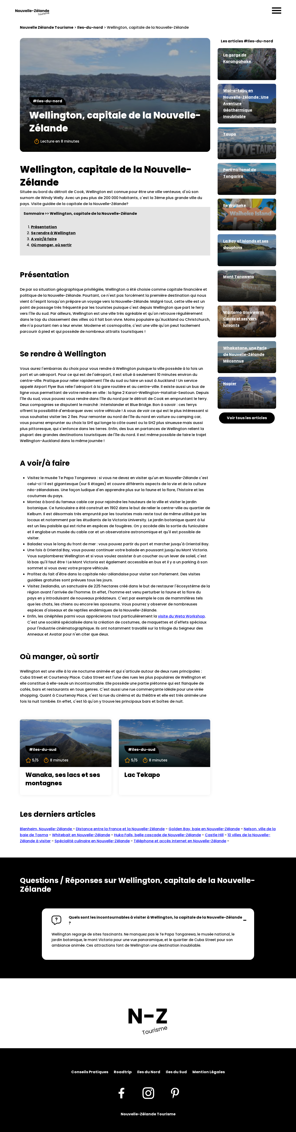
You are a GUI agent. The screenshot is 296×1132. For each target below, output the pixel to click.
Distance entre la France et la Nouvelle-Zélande (120, 829)
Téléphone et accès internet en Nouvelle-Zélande (180, 841)
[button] (148, 920)
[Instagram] (148, 1092)
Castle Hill (214, 835)
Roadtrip (123, 1072)
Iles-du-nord (90, 27)
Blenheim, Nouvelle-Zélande (46, 829)
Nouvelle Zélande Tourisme (46, 27)
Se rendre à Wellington (53, 233)
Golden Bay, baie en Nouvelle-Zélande (204, 829)
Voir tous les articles (247, 418)
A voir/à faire (44, 239)
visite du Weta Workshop (181, 616)
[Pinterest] (175, 1092)
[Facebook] (121, 1092)
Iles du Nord (148, 1072)
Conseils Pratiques (89, 1072)
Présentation (44, 227)
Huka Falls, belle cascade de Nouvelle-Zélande (157, 835)
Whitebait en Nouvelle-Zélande (81, 835)
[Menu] (276, 10)
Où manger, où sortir (51, 245)
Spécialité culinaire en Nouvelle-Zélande (92, 841)
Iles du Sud (176, 1072)
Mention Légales (208, 1072)
